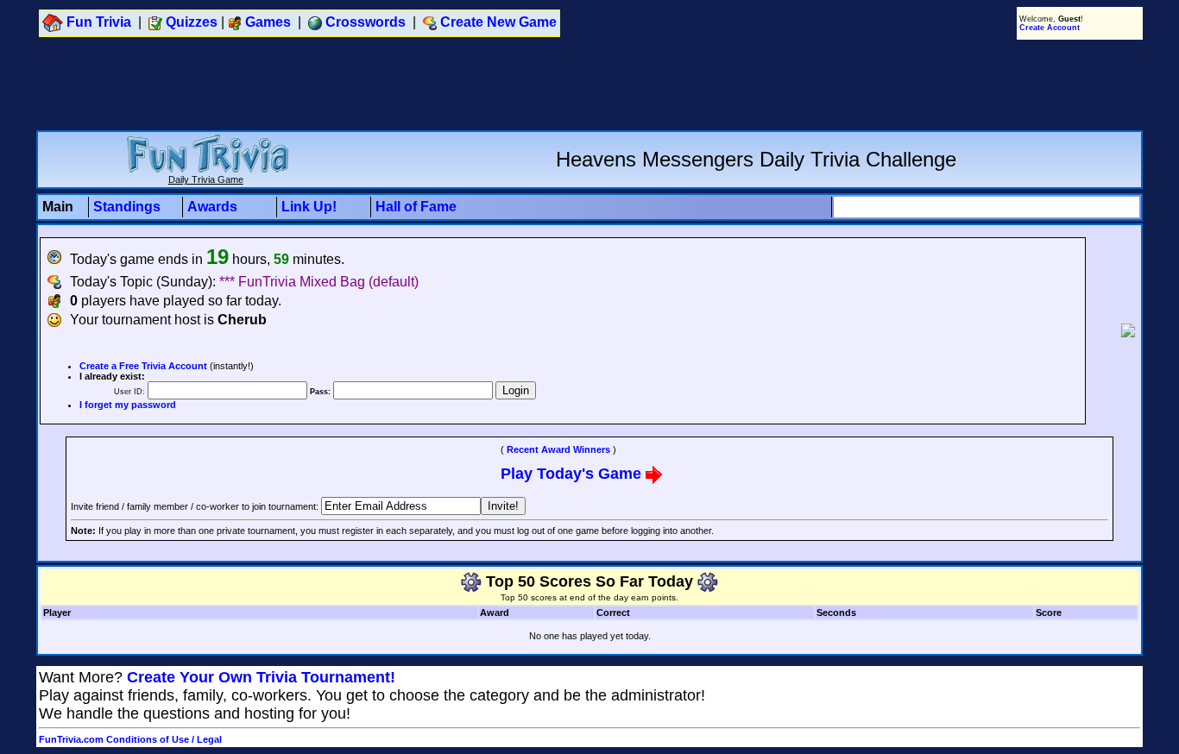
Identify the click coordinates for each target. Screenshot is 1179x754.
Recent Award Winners (558, 449)
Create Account (1049, 27)
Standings (127, 206)
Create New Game (498, 22)
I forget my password (127, 404)
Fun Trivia (98, 22)
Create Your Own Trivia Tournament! (261, 677)
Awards (212, 206)
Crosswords (365, 22)
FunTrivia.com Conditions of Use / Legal (130, 739)
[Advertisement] (589, 84)
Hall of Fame (416, 206)
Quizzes (192, 22)
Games (268, 22)
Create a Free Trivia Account (143, 366)
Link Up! (309, 206)
